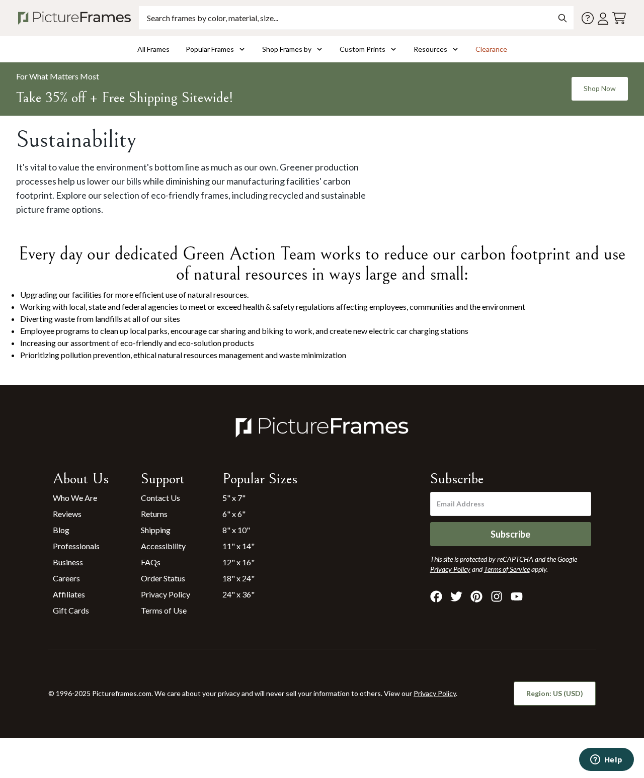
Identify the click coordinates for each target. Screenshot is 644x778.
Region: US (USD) (554, 693)
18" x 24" (238, 578)
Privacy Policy (165, 594)
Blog (61, 530)
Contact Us (160, 497)
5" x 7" (234, 497)
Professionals (76, 546)
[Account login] (603, 18)
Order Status (163, 578)
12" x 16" (238, 562)
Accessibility (163, 546)
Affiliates (69, 594)
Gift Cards (71, 610)
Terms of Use (164, 610)
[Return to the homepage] (76, 18)
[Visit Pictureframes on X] (456, 596)
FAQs (150, 562)
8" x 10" (236, 530)
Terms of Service (507, 569)
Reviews (67, 513)
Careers (66, 578)
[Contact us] (588, 18)
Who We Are (75, 497)
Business (68, 562)
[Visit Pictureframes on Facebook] (436, 596)
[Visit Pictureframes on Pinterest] (476, 596)
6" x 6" (234, 513)
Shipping (156, 530)
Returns (154, 513)
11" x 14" (238, 546)
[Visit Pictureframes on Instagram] (497, 596)
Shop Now (600, 88)
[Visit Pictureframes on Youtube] (517, 596)
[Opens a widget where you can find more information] (606, 760)
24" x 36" (238, 594)
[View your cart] (619, 18)
